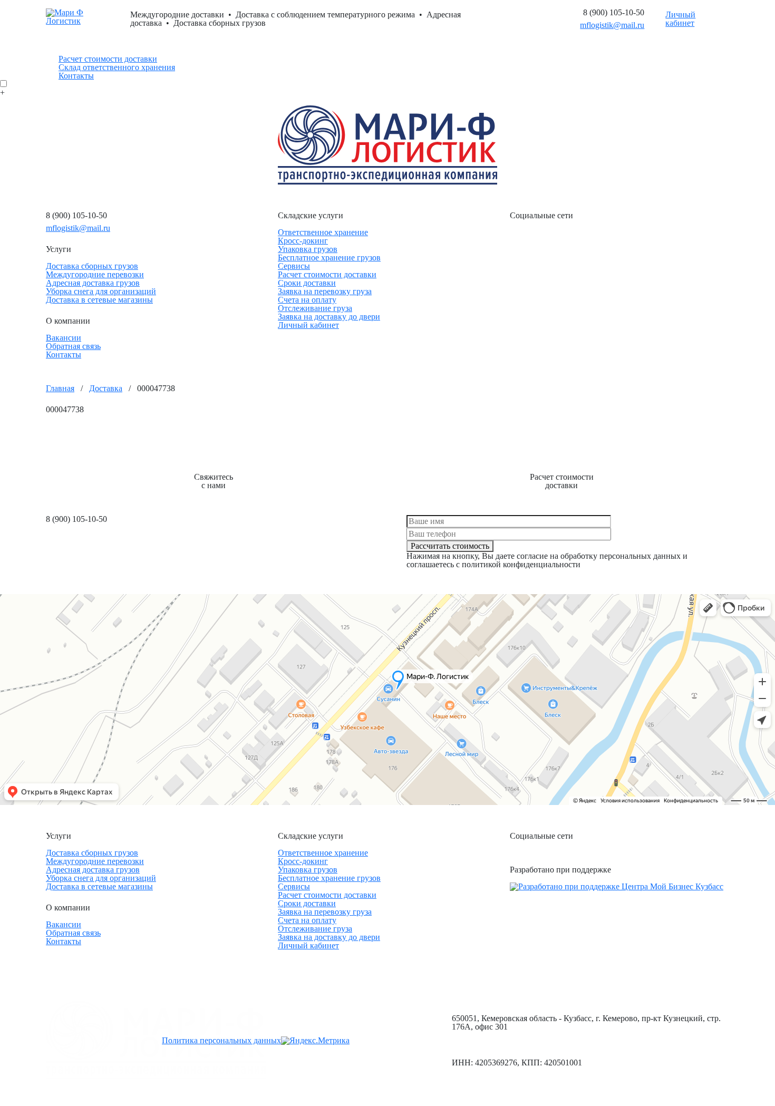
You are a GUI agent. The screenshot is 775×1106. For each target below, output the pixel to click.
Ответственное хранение (323, 232)
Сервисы (294, 265)
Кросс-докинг (303, 240)
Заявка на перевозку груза (325, 291)
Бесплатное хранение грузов (329, 257)
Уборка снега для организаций (101, 291)
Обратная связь (73, 346)
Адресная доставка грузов (93, 282)
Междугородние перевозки (95, 274)
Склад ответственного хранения (117, 67)
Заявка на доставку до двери (329, 316)
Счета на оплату (307, 299)
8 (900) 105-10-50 (613, 12)
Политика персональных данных (221, 1040)
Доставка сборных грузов (92, 265)
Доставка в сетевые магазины (99, 299)
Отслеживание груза (315, 308)
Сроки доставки (307, 282)
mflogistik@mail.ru (612, 25)
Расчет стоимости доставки (108, 58)
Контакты (76, 75)
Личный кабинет (680, 19)
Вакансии (63, 337)
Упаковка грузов (307, 249)
